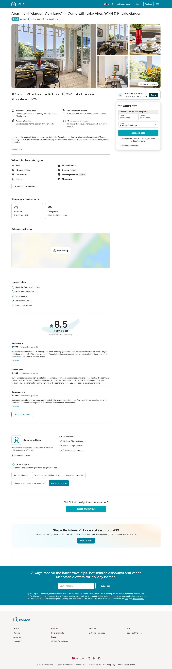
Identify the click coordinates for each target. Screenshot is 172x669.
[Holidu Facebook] (99, 658)
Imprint (78, 665)
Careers (16, 633)
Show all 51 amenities (25, 186)
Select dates (138, 133)
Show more (16, 149)
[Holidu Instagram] (89, 658)
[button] (138, 124)
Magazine (17, 641)
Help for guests (57, 633)
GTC (85, 665)
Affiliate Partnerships (59, 641)
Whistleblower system (126, 665)
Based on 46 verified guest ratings (61, 335)
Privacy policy (95, 665)
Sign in (138, 4)
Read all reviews (22, 414)
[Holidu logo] (23, 4)
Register (148, 4)
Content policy (109, 665)
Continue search (86, 509)
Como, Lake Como (50, 19)
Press (53, 637)
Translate (15, 360)
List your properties (97, 633)
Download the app (134, 633)
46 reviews (35, 19)
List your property (124, 4)
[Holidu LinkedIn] (94, 658)
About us (17, 637)
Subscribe (105, 586)
